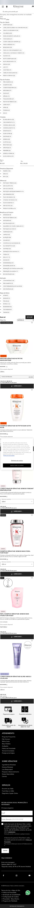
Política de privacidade (8, 455)
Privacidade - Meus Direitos (11, 899)
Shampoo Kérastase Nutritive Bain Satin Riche (15, 426)
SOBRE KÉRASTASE (9, 761)
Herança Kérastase (7, 767)
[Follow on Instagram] (16, 875)
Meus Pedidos (6, 744)
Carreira (4, 776)
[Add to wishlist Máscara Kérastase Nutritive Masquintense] (32, 322)
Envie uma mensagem (8, 862)
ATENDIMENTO (8, 733)
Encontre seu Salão (7, 788)
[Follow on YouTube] (29, 875)
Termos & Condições (8, 751)
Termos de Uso (5, 890)
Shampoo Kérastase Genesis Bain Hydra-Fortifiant (15, 552)
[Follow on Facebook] (3, 875)
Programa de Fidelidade (10, 901)
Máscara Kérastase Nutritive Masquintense (11, 359)
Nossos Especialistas (8, 774)
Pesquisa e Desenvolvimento (10, 772)
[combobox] (16, 11)
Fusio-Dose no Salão (8, 791)
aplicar (30, 317)
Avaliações (5, 746)
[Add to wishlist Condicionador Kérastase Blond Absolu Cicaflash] (32, 641)
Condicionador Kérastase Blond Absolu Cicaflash (15, 677)
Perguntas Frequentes (8, 737)
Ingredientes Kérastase (9, 765)
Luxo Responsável (7, 769)
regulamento (11, 832)
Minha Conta (6, 741)
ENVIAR (5, 850)
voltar (7, 19)
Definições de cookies (17, 460)
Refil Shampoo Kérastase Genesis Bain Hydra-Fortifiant (14, 614)
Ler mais (31, 377)
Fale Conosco (6, 739)
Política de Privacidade (8, 748)
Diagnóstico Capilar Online (10, 793)
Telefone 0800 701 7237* (8, 864)
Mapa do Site (16, 890)
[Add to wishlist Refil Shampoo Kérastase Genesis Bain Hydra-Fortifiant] (32, 578)
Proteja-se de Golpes (8, 753)
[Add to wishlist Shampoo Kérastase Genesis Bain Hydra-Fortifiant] (32, 515)
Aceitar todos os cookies (17, 465)
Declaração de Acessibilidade (11, 894)
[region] (17, 454)
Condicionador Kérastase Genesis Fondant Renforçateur (17, 489)
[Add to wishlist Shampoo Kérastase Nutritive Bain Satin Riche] (32, 390)
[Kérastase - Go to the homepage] (18, 6)
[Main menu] (3, 7)
